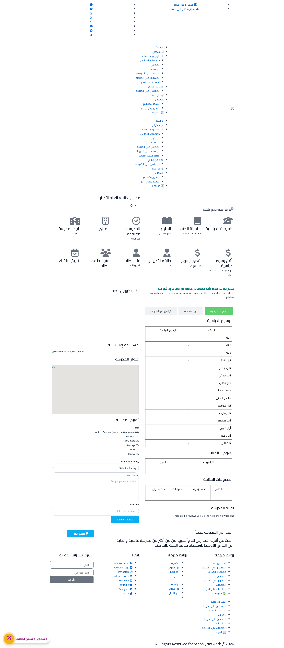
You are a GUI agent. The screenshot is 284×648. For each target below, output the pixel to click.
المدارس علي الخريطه (214, 580)
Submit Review (124, 519)
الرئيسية (160, 47)
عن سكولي (158, 51)
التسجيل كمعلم (151, 103)
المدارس (155, 64)
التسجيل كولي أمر (150, 108)
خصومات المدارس (150, 60)
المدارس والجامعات (153, 56)
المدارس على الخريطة (148, 73)
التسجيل (159, 99)
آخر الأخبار (174, 571)
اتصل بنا (175, 576)
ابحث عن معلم (156, 86)
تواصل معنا (157, 95)
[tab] (219, 311)
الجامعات (155, 69)
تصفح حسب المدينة (149, 82)
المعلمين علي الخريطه (147, 90)
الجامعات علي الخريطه (148, 77)
